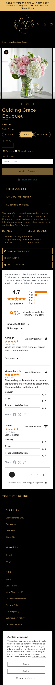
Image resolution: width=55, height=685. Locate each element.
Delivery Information (16, 598)
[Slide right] (34, 104)
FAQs (8, 579)
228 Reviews (19, 303)
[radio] (39, 292)
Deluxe (26, 134)
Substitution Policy (15, 618)
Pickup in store (25, 151)
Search (9, 555)
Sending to (12, 156)
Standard (10, 134)
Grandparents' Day (15, 517)
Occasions (11, 524)
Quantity (6, 140)
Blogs (8, 561)
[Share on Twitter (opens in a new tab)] (19, 414)
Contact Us (11, 585)
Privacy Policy (39, 656)
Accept (26, 664)
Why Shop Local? (14, 592)
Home (4, 42)
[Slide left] (21, 104)
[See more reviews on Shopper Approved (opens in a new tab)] (24, 415)
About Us (10, 537)
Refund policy (12, 611)
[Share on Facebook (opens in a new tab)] (14, 415)
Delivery (10, 151)
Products (10, 530)
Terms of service (14, 624)
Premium (42, 134)
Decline (26, 671)
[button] (39, 24)
